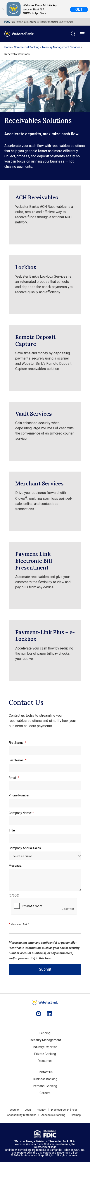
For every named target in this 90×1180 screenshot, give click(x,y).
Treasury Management (45, 1040)
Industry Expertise (45, 1047)
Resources (45, 1061)
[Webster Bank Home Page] (19, 34)
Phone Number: (19, 795)
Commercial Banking (26, 47)
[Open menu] (82, 33)
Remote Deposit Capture (35, 340)
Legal (28, 1109)
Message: (15, 865)
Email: (14, 778)
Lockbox (25, 267)
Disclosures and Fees (64, 1109)
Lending (45, 1033)
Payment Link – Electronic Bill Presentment (35, 561)
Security (14, 1109)
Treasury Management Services (61, 47)
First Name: (17, 742)
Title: (12, 830)
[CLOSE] (3, 9)
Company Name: (21, 813)
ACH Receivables (36, 197)
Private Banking (45, 1054)
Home (8, 47)
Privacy (41, 1109)
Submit (45, 969)
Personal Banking (45, 1086)
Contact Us (45, 1072)
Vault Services (33, 413)
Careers (45, 1093)
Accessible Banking (53, 1115)
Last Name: (17, 760)
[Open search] (72, 33)
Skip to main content (31, 5)
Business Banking (45, 1079)
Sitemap (76, 1115)
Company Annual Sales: (25, 848)
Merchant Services (39, 483)
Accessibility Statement (21, 1115)
